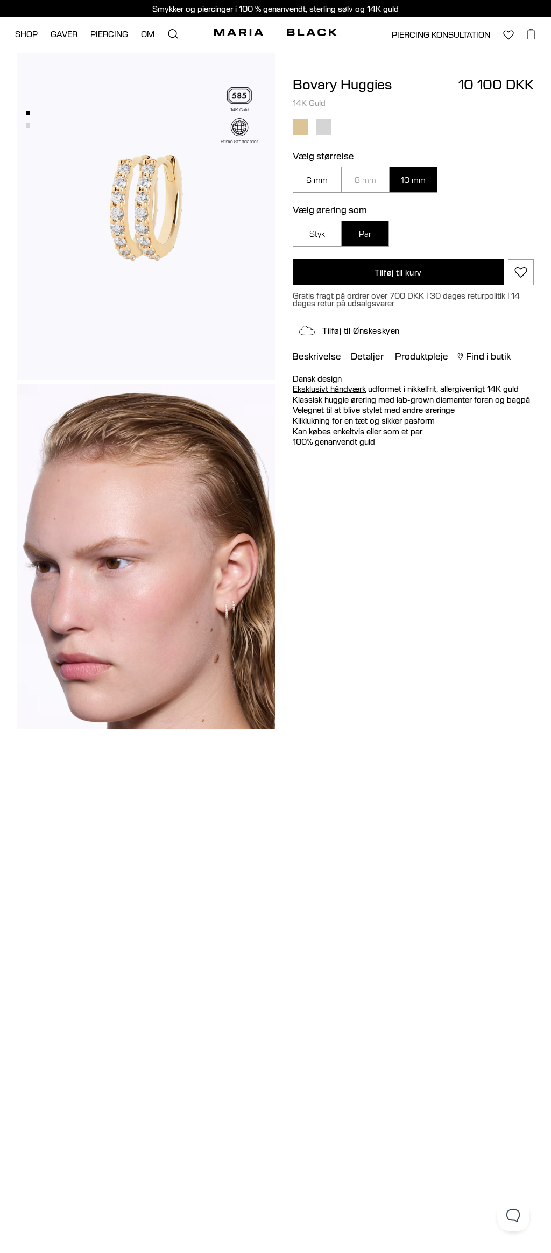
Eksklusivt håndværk (329, 388)
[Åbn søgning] (172, 34)
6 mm (317, 180)
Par (365, 233)
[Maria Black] (275, 32)
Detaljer (367, 356)
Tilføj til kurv (398, 272)
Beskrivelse (316, 356)
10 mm (413, 180)
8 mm (365, 180)
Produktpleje (421, 356)
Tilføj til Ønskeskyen (361, 330)
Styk (317, 233)
